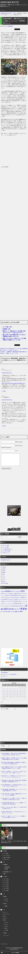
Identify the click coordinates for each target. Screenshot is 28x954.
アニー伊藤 (14, 593)
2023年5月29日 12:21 (7, 372)
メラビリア (17, 603)
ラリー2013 (6, 880)
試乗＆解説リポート (8, 871)
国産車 (5, 896)
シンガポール (22, 597)
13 (14, 691)
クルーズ (7, 595)
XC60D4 (2, 593)
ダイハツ (4, 579)
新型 (7, 611)
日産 (6, 928)
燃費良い (9, 611)
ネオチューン (5, 676)
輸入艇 (5, 933)
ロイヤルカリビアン (17, 606)
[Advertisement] (14, 151)
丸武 (24, 606)
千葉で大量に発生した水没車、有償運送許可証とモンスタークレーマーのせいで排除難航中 (14, 794)
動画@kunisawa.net (6, 559)
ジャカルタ (4, 599)
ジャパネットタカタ (13, 599)
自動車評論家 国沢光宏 (9, 2)
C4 (1, 591)
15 (20, 691)
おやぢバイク (6, 859)
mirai (7, 591)
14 (17, 691)
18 (7, 694)
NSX (18, 591)
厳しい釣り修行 (7, 857)
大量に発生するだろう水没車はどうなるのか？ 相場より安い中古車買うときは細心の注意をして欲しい (14, 799)
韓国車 (6, 869)
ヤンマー (7, 922)
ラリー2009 (6, 886)
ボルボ (2, 603)
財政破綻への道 (6, 329)
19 (10, 694)
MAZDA (3, 572)
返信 (4, 391)
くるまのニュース (5, 552)
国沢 (6, 609)
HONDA (3, 591)
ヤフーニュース (24, 603)
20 (14, 694)
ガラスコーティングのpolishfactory (9, 674)
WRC (23, 591)
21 (17, 694)
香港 (21, 611)
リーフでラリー (7, 855)
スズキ (3, 577)
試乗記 (18, 611)
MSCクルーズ (13, 591)
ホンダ (26, 601)
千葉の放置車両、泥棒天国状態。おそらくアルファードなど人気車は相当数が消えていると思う (14, 790)
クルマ (3, 862)
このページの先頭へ (15, 952)
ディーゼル (7, 601)
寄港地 (23, 609)
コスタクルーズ (16, 595)
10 (3, 691)
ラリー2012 (6, 882)
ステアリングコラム (21, 599)
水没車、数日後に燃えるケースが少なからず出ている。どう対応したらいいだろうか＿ (14, 812)
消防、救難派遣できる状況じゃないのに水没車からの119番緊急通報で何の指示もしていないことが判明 (14, 767)
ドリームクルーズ (14, 601)
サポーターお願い (5, 545)
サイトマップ (4, 944)
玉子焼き (13, 611)
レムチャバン (7, 606)
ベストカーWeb (5, 547)
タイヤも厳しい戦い (7, 326)
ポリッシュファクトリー (7, 603)
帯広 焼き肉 (3, 611)
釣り (5, 916)
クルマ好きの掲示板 (6, 550)
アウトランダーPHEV (8, 593)
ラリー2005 (6, 890)
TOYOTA (4, 567)
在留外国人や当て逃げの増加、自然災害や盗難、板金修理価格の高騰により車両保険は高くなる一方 (14, 781)
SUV (19, 591)
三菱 (3, 574)
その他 (6, 930)
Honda (3, 570)
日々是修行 (4, 851)
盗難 (16, 611)
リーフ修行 (6, 853)
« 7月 (2, 702)
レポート (5, 918)
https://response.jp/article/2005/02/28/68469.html (13, 383)
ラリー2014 (6, 879)
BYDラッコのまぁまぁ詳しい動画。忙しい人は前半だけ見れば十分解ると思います (14, 808)
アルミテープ (20, 593)
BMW (6, 906)
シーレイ (7, 935)
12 (10, 691)
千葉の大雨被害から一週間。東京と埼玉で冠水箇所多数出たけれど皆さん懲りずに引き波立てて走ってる (14, 754)
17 (3, 694)
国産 (5, 920)
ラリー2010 (6, 888)
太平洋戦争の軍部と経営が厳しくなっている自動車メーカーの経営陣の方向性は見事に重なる (14, 803)
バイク (3, 893)
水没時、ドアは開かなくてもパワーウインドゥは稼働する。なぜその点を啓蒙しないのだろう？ (14, 817)
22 (20, 694)
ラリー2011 (6, 884)
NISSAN (4, 569)
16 (24, 691)
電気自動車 (7, 867)
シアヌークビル (14, 597)
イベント (5, 912)
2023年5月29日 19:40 (7, 399)
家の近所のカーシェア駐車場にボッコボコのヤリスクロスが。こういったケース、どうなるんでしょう (14, 776)
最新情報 (10, 26)
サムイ (8, 597)
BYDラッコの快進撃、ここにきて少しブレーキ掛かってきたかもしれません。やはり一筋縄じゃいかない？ (14, 772)
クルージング (6, 914)
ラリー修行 (4, 876)
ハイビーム (22, 601)
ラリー (2, 606)
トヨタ (6, 926)
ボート (3, 909)
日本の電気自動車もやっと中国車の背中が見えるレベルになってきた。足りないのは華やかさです (14, 785)
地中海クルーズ (14, 609)
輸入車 (3, 581)
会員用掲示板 (5, 672)
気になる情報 (5, 583)
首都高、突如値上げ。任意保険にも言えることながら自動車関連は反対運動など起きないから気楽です (14, 758)
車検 (5, 873)
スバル (3, 576)
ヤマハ (6, 924)
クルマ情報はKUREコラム (7, 549)
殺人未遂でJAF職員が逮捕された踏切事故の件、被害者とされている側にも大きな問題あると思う (14, 763)
